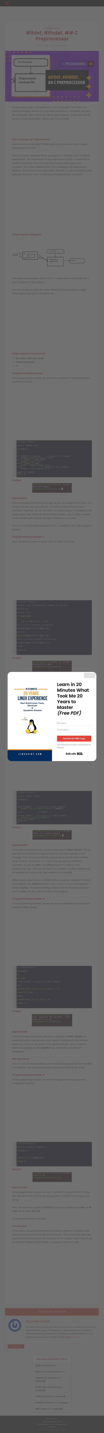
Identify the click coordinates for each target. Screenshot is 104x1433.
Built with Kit (74, 753)
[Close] (89, 675)
